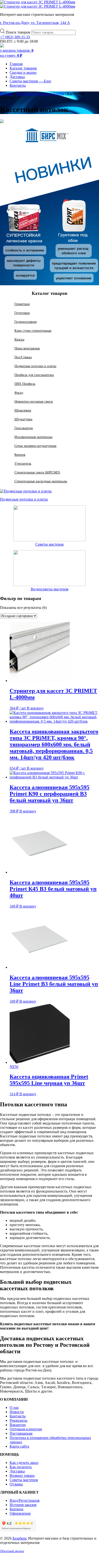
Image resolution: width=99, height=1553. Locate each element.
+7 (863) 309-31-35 (15, 37)
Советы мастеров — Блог (30, 81)
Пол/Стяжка (23, 357)
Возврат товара (22, 1475)
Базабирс (19, 1538)
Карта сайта (19, 1446)
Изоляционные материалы (33, 437)
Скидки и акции (23, 72)
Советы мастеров (49, 544)
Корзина (16, 1509)
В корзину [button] (35, 708)
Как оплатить (21, 1467)
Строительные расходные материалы (40, 481)
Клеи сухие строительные (32, 330)
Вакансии (18, 1425)
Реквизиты (18, 1420)
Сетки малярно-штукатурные (35, 446)
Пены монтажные (27, 348)
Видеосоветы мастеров (49, 589)
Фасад (18, 392)
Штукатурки (23, 419)
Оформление (20, 1513)
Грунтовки (22, 313)
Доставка (17, 77)
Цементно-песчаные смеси (33, 401)
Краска (19, 339)
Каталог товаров (23, 68)
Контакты (18, 85)
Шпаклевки (22, 410)
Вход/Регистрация (24, 1500)
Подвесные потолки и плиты (40, 93)
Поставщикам (21, 1433)
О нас (14, 1407)
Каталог (6, 93)
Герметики (22, 304)
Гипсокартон (23, 428)
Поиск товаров (18, 32)
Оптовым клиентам (26, 1429)
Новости (17, 1412)
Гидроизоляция (25, 322)
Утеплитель (22, 463)
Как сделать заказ (24, 1463)
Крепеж (19, 455)
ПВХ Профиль (24, 384)
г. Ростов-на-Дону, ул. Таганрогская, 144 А (35, 23)
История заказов (23, 1505)
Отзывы (16, 1484)
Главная (16, 64)
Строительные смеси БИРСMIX (37, 472)
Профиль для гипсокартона (34, 375)
